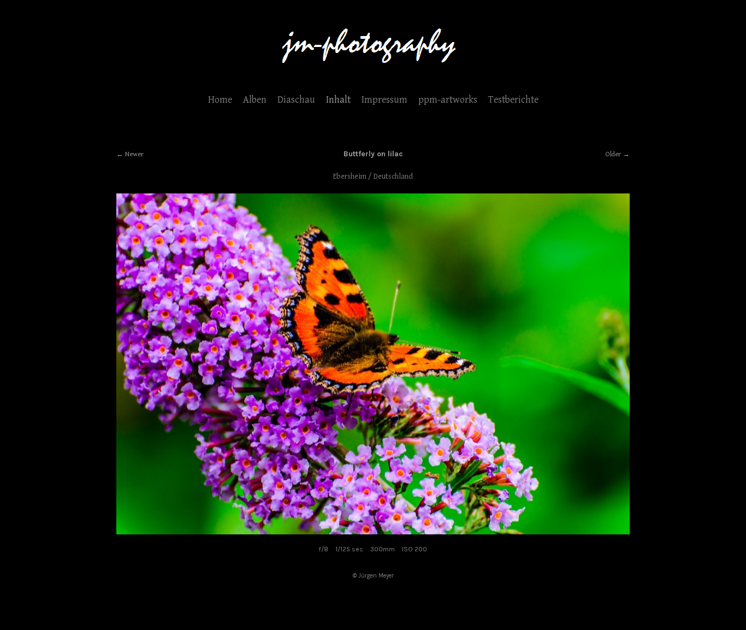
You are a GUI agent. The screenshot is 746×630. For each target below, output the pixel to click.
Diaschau (296, 99)
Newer (134, 154)
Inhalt (338, 99)
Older (613, 154)
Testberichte (513, 99)
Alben (255, 99)
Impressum (384, 99)
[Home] (373, 67)
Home (220, 99)
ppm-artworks (447, 99)
